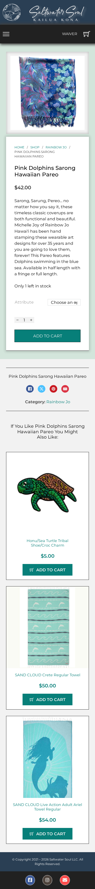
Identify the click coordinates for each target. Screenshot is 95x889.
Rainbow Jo (56, 147)
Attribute (24, 302)
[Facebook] (30, 389)
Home (19, 147)
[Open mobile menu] (6, 34)
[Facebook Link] (30, 880)
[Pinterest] (53, 389)
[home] (12, 12)
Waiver (69, 34)
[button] (78, 63)
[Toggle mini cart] (86, 34)
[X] (41, 389)
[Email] (65, 389)
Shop (35, 147)
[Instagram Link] (47, 880)
